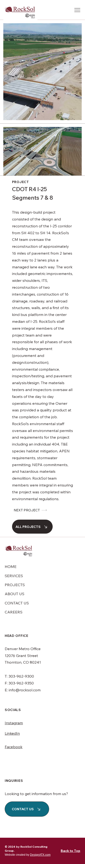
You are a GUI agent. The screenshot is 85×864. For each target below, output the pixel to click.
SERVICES (14, 575)
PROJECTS (15, 584)
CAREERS (13, 612)
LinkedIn (12, 733)
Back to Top (70, 851)
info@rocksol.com (25, 690)
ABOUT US (14, 593)
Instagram (14, 722)
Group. (9, 850)
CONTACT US (17, 603)
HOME (11, 566)
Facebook (13, 746)
